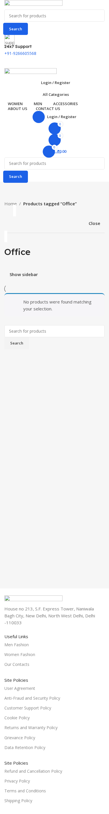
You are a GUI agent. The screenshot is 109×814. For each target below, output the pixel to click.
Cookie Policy (17, 717)
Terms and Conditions (25, 790)
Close (94, 223)
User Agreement (19, 688)
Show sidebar (24, 274)
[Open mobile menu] (54, 62)
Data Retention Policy (24, 747)
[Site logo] (33, 4)
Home (10, 203)
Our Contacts (16, 664)
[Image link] (33, 600)
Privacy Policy (17, 781)
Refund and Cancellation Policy (33, 771)
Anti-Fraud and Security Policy (32, 698)
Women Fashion (19, 654)
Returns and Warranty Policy (31, 727)
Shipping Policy (18, 800)
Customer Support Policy (27, 708)
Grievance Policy (19, 737)
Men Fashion (16, 644)
